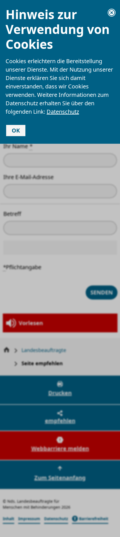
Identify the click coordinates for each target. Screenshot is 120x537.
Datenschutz (63, 111)
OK (16, 130)
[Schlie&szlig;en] (111, 12)
